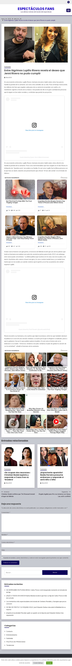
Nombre (4, 535)
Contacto (9, 631)
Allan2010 (9, 77)
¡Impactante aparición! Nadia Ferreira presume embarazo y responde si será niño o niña (52, 476)
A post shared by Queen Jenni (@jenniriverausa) (34, 157)
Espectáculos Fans (36, 8)
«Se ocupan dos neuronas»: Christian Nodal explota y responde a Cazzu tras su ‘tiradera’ (17, 476)
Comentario (5, 512)
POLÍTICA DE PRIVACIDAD (15, 642)
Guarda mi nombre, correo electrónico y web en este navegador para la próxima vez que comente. (36, 558)
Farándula (7, 67)
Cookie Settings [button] (38, 663)
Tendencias (10, 645)
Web (3, 550)
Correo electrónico (8, 542)
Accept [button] (49, 663)
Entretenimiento (11, 635)
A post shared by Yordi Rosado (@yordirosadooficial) (34, 329)
